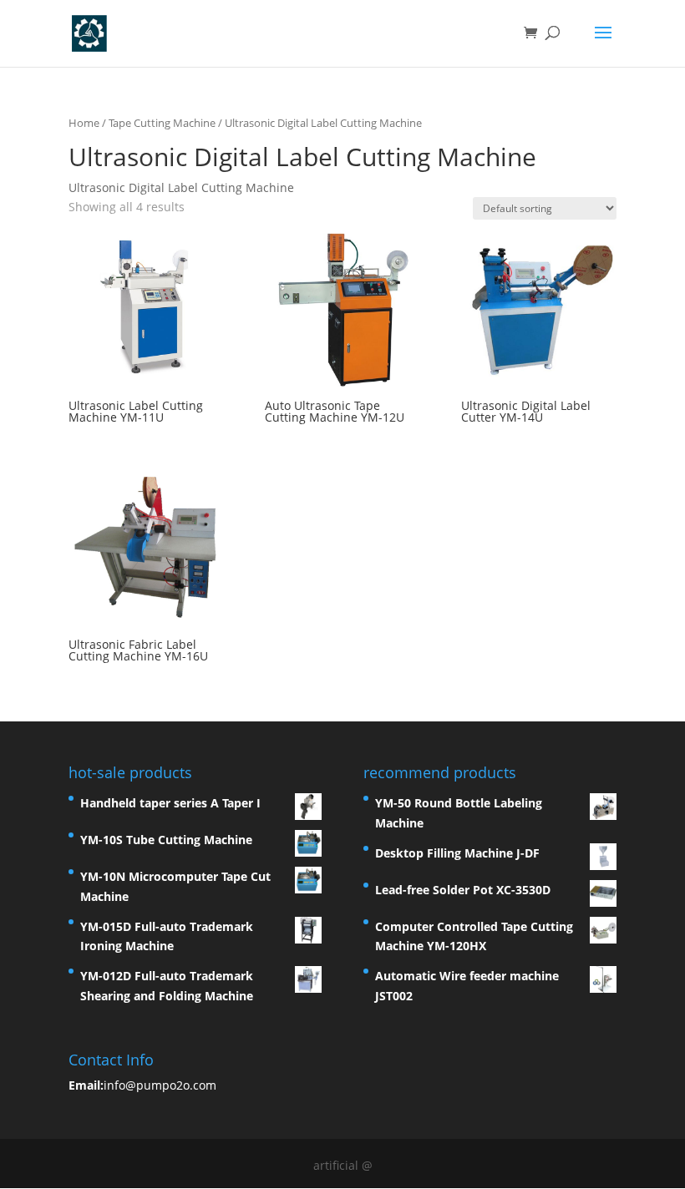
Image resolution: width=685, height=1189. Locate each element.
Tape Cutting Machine (162, 122)
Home (83, 122)
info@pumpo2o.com (160, 1085)
